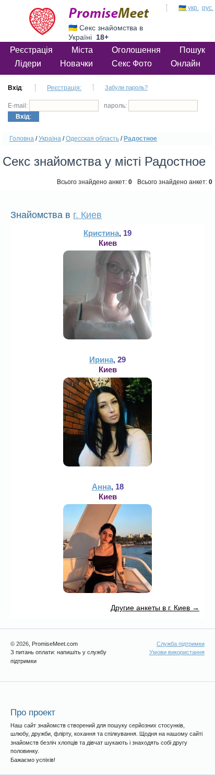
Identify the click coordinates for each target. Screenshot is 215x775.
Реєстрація (31, 49)
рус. (207, 8)
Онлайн (185, 63)
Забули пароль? (126, 87)
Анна (101, 486)
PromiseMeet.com (109, 13)
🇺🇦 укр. (188, 8)
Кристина (101, 233)
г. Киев (87, 215)
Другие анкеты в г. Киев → (155, 607)
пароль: (116, 105)
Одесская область (92, 138)
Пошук (192, 49)
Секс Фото (132, 63)
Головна (21, 138)
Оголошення (136, 49)
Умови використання (177, 652)
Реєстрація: (64, 88)
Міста (82, 49)
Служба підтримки (181, 644)
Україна (50, 138)
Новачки (76, 63)
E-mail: (18, 105)
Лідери (28, 63)
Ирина (101, 359)
